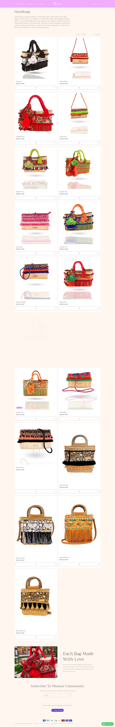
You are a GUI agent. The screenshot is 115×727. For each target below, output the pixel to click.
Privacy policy (37, 723)
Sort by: (78, 34)
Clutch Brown (20, 467)
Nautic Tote (19, 359)
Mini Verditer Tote (65, 557)
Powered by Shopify (28, 723)
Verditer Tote (19, 412)
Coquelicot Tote (20, 136)
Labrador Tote (63, 247)
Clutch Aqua (63, 412)
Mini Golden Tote (20, 631)
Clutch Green (63, 136)
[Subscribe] (70, 695)
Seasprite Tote (63, 191)
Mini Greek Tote (64, 485)
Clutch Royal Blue (21, 302)
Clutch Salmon (64, 359)
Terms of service (62, 723)
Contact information (45, 723)
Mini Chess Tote (20, 558)
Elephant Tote (20, 191)
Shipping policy (54, 723)
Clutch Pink (19, 247)
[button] (22, 3)
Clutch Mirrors (64, 81)
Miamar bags (21, 723)
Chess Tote (19, 81)
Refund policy (70, 723)
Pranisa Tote (63, 302)
